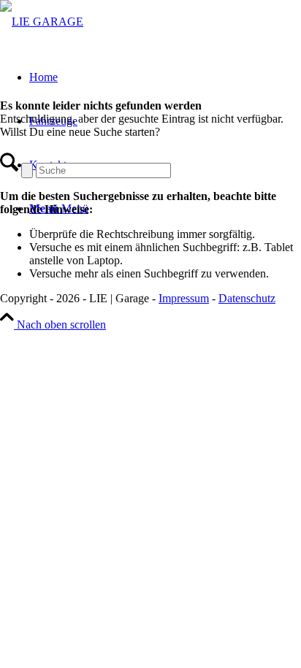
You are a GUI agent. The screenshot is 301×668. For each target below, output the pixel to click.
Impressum (184, 298)
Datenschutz (246, 298)
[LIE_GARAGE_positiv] (41, 21)
